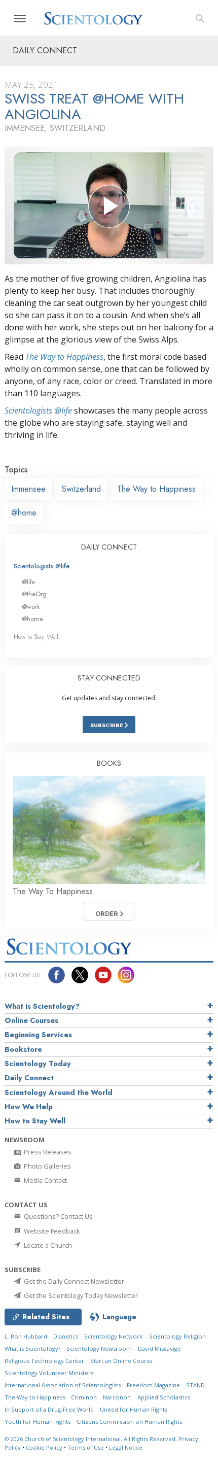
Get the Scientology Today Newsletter (80, 1295)
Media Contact (44, 1180)
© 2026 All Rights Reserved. (91, 1439)
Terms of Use (85, 1447)
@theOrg (34, 594)
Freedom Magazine (153, 1385)
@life (28, 582)
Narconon (117, 1397)
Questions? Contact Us (57, 1216)
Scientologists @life (41, 566)
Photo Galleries (46, 1166)
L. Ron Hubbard (26, 1336)
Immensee (28, 489)
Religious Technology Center (44, 1360)
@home (24, 513)
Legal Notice (125, 1447)
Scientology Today (38, 1063)
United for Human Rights (133, 1409)
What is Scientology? (42, 1006)
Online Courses (31, 1020)
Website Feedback (51, 1231)
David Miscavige (159, 1348)
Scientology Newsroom (99, 1348)
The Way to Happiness (64, 356)
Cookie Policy (44, 1447)
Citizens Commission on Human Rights (129, 1421)
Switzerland (81, 489)
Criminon (84, 1397)
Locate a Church (47, 1245)
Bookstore (23, 1049)
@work (31, 606)
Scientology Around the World (59, 1092)
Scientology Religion (177, 1336)
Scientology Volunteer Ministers (49, 1373)
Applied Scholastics (163, 1397)
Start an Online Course (121, 1360)
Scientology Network (113, 1336)
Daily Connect (29, 1078)
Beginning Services (38, 1035)
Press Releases (46, 1151)
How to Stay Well (36, 636)
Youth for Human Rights (37, 1421)
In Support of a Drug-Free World (49, 1409)
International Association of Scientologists (63, 1385)
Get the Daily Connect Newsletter (73, 1281)
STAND (195, 1385)
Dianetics (65, 1336)
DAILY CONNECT (109, 547)
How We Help (29, 1107)
